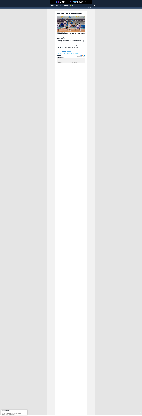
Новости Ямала (77, 53)
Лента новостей (49, 415)
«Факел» (64, 53)
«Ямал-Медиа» (81, 49)
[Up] (140, 412)
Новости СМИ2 (59, 65)
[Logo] (48, 5)
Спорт (58, 53)
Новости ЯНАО (72, 53)
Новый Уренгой (68, 53)
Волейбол (61, 53)
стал (62, 47)
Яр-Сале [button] (93, 7)
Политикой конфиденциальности (11, 414)
